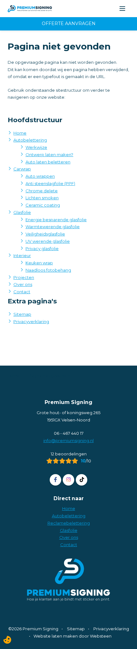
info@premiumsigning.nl (68, 440)
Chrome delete (41, 190)
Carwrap (22, 168)
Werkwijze (36, 147)
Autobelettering (30, 139)
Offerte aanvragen (69, 23)
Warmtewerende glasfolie (52, 226)
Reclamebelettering (68, 523)
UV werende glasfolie (47, 241)
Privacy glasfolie (42, 248)
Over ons (22, 284)
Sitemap (22, 314)
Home (19, 133)
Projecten (23, 277)
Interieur (22, 255)
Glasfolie (22, 212)
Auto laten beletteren (47, 161)
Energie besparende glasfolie (56, 219)
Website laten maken (55, 636)
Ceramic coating (42, 205)
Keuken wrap (39, 262)
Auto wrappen (40, 176)
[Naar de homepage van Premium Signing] (30, 8)
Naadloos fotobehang (48, 270)
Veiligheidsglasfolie (45, 233)
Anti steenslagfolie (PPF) (50, 183)
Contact (21, 291)
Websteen (101, 636)
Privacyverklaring (31, 321)
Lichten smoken (42, 197)
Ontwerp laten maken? (49, 154)
